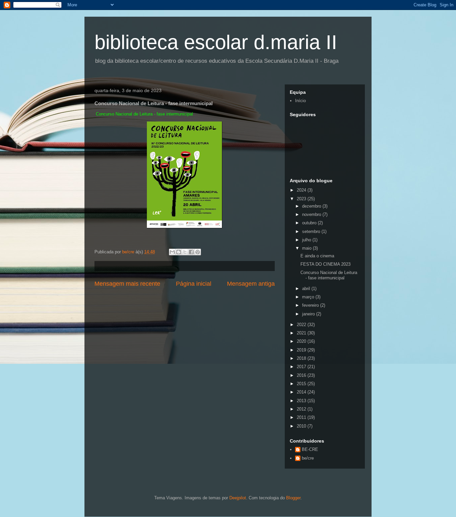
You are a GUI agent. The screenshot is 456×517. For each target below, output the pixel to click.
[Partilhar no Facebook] (191, 252)
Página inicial (193, 283)
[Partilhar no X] (185, 252)
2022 (302, 324)
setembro (311, 231)
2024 (302, 190)
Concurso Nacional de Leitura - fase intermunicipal (328, 275)
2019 (302, 349)
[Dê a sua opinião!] (178, 252)
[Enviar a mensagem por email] (172, 252)
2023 (302, 198)
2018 (302, 358)
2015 (302, 383)
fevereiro (311, 305)
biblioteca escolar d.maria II (215, 42)
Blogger (293, 497)
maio (307, 248)
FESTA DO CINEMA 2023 (325, 264)
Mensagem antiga (251, 283)
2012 (302, 409)
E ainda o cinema (317, 255)
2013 (302, 400)
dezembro (312, 206)
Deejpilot (237, 497)
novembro (312, 214)
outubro (310, 222)
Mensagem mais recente (127, 283)
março (308, 296)
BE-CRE (310, 449)
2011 (302, 417)
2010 (302, 426)
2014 (302, 392)
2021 (302, 332)
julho (307, 239)
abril (306, 288)
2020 (302, 341)
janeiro (309, 313)
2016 (302, 375)
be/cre (308, 458)
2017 (302, 366)
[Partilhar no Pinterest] (197, 252)
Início (300, 100)
